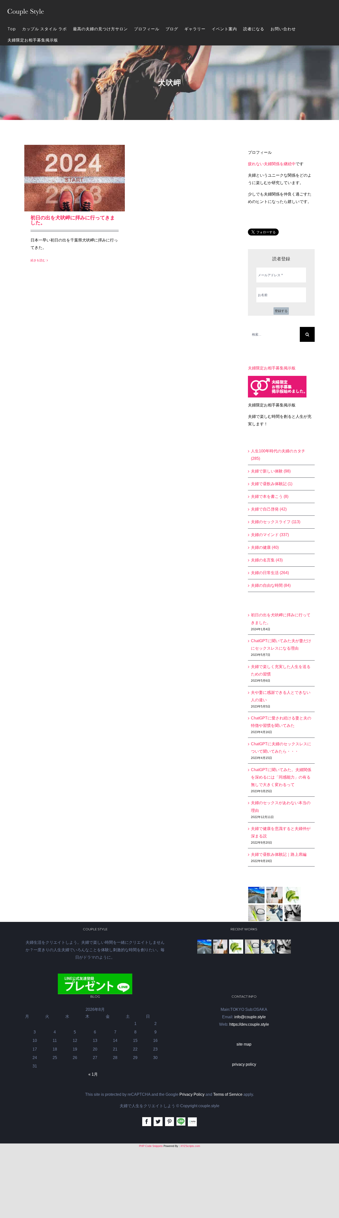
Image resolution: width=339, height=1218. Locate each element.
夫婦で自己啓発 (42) (269, 509)
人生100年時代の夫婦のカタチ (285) (278, 455)
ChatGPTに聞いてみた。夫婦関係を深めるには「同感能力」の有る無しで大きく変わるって (281, 777)
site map (244, 1044)
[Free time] (274, 913)
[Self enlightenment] (256, 895)
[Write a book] (256, 913)
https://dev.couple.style (249, 1024)
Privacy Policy (191, 1094)
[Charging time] (292, 895)
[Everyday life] (274, 895)
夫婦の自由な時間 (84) (271, 585)
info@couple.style (250, 1017)
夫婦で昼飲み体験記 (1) (271, 484)
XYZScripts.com (190, 1145)
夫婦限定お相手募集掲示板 (272, 368)
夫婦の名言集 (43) (267, 560)
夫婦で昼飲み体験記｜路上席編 (278, 854)
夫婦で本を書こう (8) (269, 496)
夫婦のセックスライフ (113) (275, 522)
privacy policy (244, 1064)
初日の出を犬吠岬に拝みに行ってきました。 (73, 220)
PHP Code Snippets (151, 1145)
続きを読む (38, 260)
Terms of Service (227, 1094)
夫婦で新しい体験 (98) (271, 471)
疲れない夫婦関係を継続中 (272, 164)
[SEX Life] (292, 913)
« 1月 (93, 1074)
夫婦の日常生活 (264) (270, 573)
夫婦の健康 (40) (265, 547)
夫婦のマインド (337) (270, 535)
